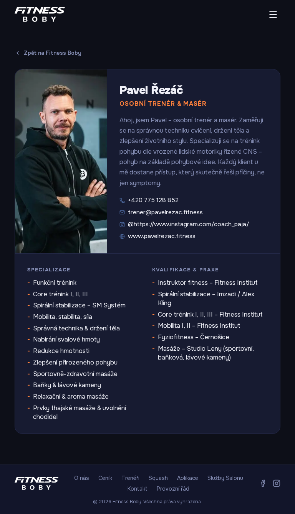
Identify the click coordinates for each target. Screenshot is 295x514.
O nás (81, 478)
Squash (158, 478)
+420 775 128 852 (153, 200)
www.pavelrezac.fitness (162, 236)
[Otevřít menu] (273, 14)
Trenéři (130, 478)
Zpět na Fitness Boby (52, 52)
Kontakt (138, 488)
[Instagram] (276, 483)
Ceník (105, 478)
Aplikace (187, 478)
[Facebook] (263, 483)
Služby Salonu (225, 478)
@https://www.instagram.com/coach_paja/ (188, 224)
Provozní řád (173, 488)
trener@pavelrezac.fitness (165, 212)
